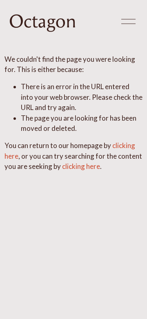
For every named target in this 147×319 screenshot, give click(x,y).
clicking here (81, 166)
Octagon (42, 21)
